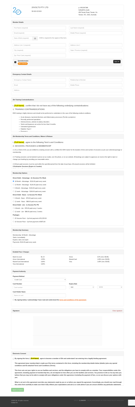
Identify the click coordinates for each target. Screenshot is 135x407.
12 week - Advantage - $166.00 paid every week (30, 191)
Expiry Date (73, 284)
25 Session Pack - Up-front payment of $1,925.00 (31, 218)
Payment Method (18, 276)
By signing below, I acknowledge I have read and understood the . (51, 300)
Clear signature (117, 311)
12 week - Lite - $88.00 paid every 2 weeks (28, 211)
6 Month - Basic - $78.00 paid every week (28, 198)
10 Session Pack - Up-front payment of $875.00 (30, 221)
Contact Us (14, 402)
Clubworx (82, 400)
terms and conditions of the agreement (72, 300)
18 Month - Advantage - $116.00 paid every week (30, 181)
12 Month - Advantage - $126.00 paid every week (30, 185)
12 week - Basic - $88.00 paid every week (28, 201)
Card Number (17, 284)
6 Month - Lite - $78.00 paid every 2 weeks (28, 208)
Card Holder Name (19, 292)
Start (115, 61)
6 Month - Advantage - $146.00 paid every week (30, 188)
